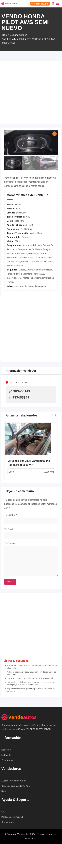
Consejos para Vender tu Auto (16, 786)
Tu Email (9, 529)
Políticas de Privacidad (12, 817)
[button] (52, 415)
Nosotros (6, 749)
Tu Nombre (10, 515)
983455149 (21, 391)
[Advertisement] (31, 92)
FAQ (3, 811)
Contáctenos (7, 822)
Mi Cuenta (6, 755)
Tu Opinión (10, 543)
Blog (3, 791)
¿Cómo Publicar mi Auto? (13, 780)
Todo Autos (7, 760)
